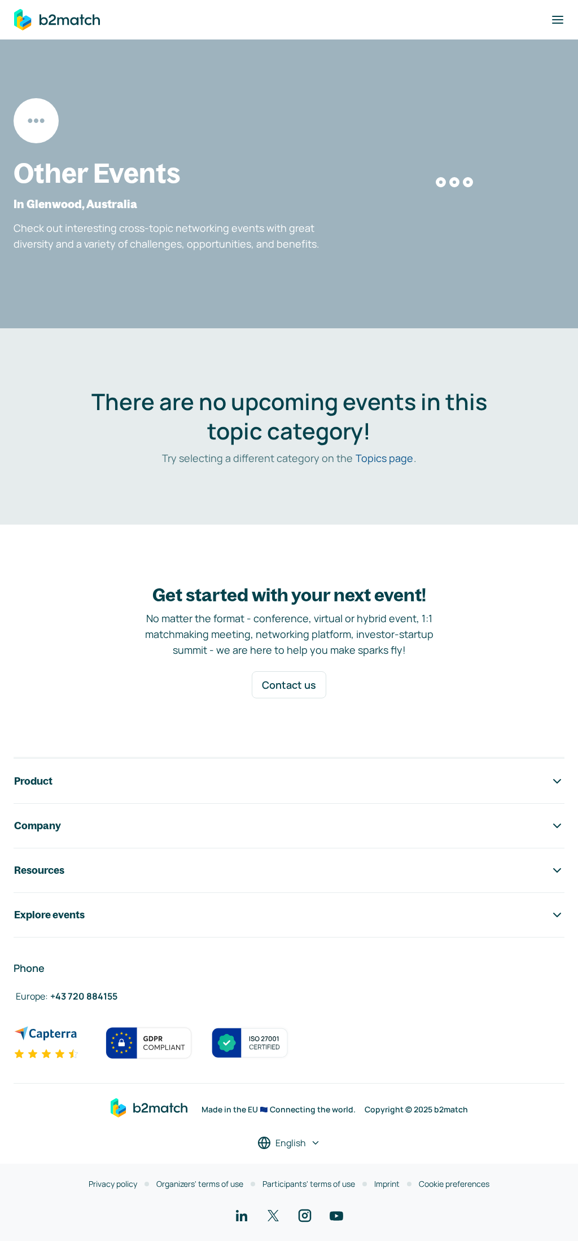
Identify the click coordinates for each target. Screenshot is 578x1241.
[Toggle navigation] (557, 19)
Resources (39, 870)
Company (37, 825)
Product (33, 780)
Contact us (289, 685)
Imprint (387, 1183)
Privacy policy (113, 1183)
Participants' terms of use (308, 1183)
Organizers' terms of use (199, 1183)
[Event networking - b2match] (57, 19)
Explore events (49, 914)
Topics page (384, 458)
